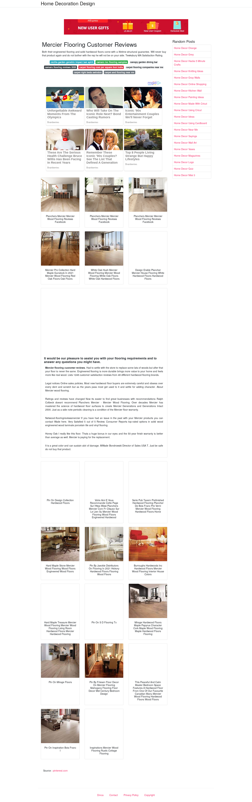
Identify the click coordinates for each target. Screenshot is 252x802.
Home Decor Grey (184, 54)
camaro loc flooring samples (112, 62)
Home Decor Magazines (187, 155)
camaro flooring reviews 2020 (60, 67)
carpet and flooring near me (119, 72)
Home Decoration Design (68, 3)
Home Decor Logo (184, 162)
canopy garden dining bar (144, 62)
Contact (113, 795)
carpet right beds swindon (88, 72)
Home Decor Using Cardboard (190, 123)
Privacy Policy (131, 795)
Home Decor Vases (184, 149)
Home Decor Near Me (186, 129)
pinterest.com (60, 770)
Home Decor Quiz (183, 168)
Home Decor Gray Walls (187, 77)
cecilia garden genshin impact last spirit (72, 62)
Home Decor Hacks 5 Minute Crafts (189, 62)
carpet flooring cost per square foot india (101, 67)
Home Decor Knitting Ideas (188, 71)
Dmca (100, 795)
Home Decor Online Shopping (190, 84)
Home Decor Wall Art (185, 142)
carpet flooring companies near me (144, 67)
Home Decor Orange (185, 48)
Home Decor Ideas (184, 116)
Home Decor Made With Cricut (190, 103)
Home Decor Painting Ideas (189, 97)
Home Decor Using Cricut (188, 110)
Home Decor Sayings (185, 136)
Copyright (149, 795)
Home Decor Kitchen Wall (188, 90)
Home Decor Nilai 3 (184, 175)
